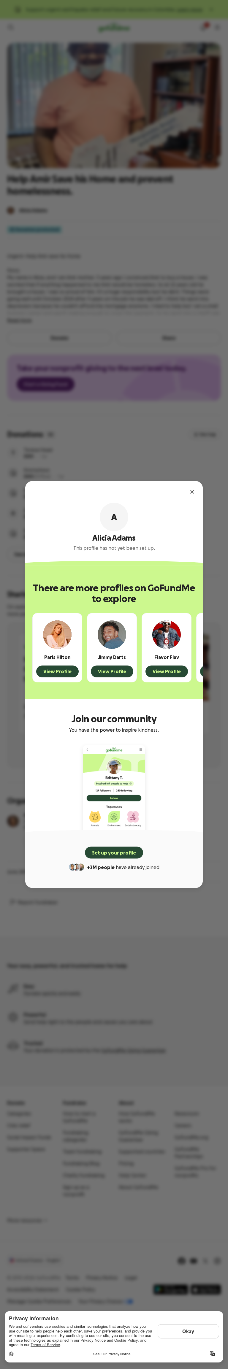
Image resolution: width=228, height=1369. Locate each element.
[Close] (192, 492)
